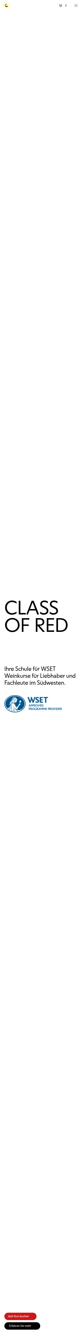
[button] (63, 5)
